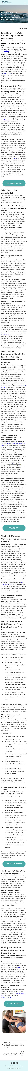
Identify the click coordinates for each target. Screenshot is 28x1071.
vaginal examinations (14, 464)
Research (7, 120)
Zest (18, 967)
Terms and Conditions (17, 1066)
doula (4, 73)
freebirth (6, 51)
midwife (10, 73)
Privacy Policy (8, 1066)
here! (16, 158)
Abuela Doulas (5, 335)
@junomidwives (6, 997)
